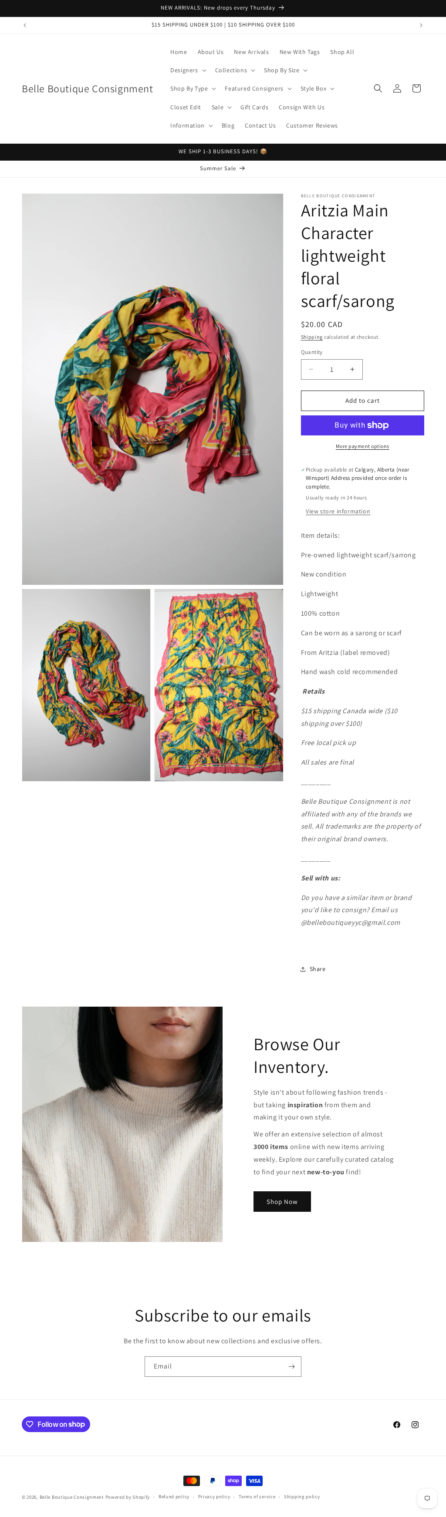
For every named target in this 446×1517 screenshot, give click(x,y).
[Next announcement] (421, 25)
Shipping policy (302, 1496)
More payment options (362, 446)
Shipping (312, 337)
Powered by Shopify (127, 1497)
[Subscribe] (291, 1366)
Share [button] (318, 969)
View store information (338, 511)
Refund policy (174, 1496)
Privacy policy (214, 1496)
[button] (187, 70)
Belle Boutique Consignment (72, 1497)
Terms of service (257, 1496)
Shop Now (282, 1201)
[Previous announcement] (24, 25)
